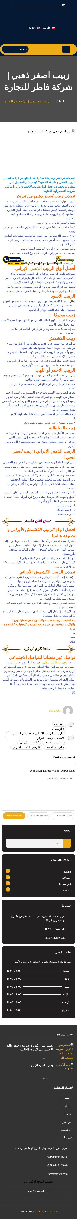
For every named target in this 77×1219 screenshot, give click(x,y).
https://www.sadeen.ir (47, 1211)
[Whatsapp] (35, 35)
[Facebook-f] (60, 35)
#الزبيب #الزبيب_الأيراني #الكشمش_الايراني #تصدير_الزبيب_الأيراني (38, 735)
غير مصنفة (65, 883)
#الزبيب (59, 728)
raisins (67, 871)
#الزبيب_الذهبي (55, 747)
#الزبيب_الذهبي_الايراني (26, 747)
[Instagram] (43, 35)
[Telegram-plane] (52, 35)
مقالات (67, 890)
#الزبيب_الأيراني (29, 742)
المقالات (60, 101)
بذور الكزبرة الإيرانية (41, 1065)
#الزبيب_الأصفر (53, 742)
